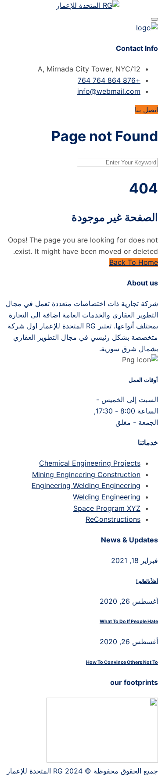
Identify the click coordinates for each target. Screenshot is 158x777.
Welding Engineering (106, 496)
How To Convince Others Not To (122, 662)
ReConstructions (113, 519)
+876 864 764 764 (109, 80)
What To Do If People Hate (129, 621)
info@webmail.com (108, 91)
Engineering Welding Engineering (86, 485)
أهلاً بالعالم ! (147, 581)
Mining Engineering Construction (86, 474)
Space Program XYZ (106, 508)
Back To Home (133, 262)
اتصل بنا (146, 109)
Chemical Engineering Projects (89, 463)
